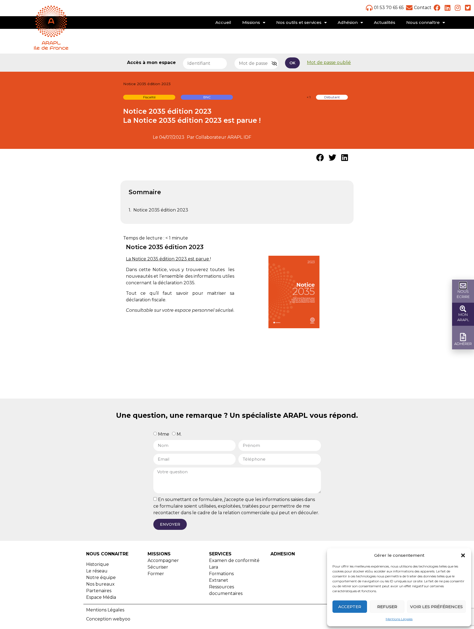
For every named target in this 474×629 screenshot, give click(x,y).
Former (156, 573)
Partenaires (98, 590)
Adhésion (348, 22)
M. (179, 433)
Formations (221, 573)
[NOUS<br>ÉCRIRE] (463, 285)
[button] (463, 555)
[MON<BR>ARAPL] (463, 308)
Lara (213, 567)
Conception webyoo (108, 619)
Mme (163, 433)
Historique (97, 564)
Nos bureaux (100, 584)
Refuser (387, 606)
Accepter (349, 606)
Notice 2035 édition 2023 (160, 210)
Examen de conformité (234, 560)
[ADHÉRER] (463, 337)
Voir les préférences (436, 606)
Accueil (223, 22)
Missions (251, 22)
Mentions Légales (399, 619)
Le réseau (97, 571)
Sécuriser (158, 567)
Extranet (218, 580)
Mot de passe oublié (329, 62)
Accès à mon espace (151, 62)
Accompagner (163, 560)
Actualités (384, 22)
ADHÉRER (463, 343)
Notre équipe (101, 577)
